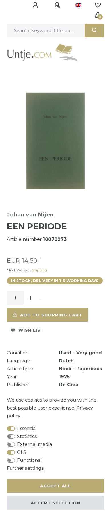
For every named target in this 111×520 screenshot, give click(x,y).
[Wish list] (98, 5)
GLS (21, 452)
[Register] (58, 5)
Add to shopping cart (51, 315)
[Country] (78, 5)
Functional (29, 460)
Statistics (27, 436)
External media (34, 444)
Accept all (55, 485)
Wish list (31, 330)
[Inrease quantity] (31, 298)
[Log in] (36, 5)
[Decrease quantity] (41, 298)
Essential (27, 428)
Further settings (25, 468)
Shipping (39, 270)
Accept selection (55, 503)
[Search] (94, 30)
